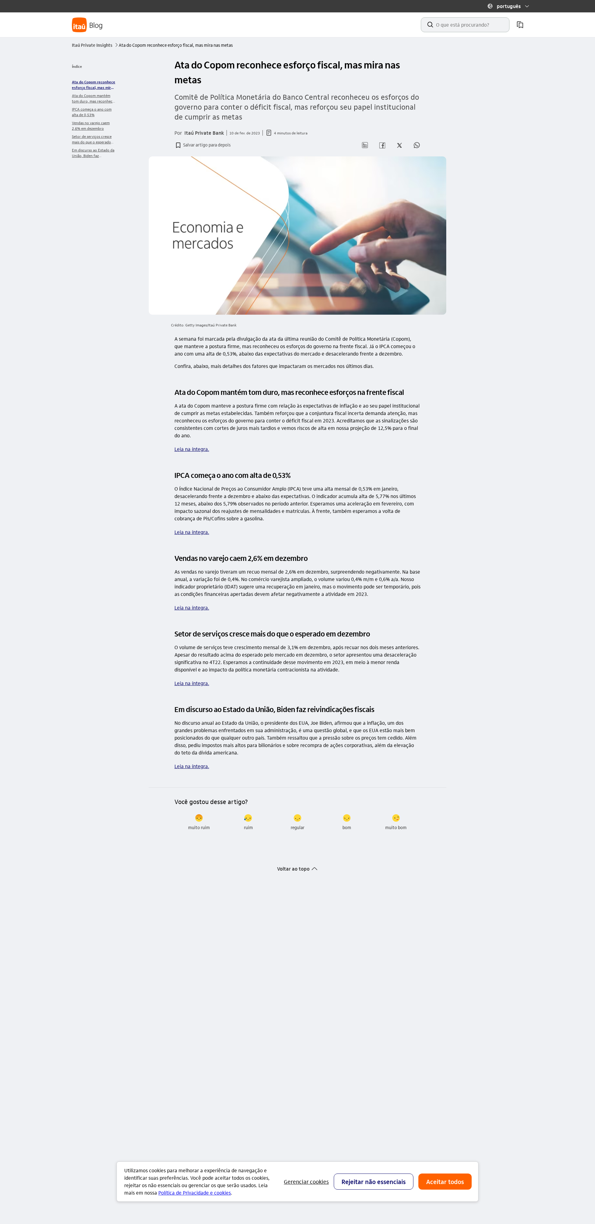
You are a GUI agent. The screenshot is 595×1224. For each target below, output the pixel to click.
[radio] (199, 822)
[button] (508, 6)
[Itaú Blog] (87, 25)
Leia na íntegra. (191, 449)
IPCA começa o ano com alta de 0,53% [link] (92, 112)
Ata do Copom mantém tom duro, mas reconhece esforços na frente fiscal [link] (93, 98)
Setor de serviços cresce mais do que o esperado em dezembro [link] (92, 139)
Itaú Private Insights (94, 45)
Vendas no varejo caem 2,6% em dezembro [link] (91, 125)
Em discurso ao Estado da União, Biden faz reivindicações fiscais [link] (93, 152)
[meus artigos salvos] (520, 24)
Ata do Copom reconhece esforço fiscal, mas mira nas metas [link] (93, 84)
